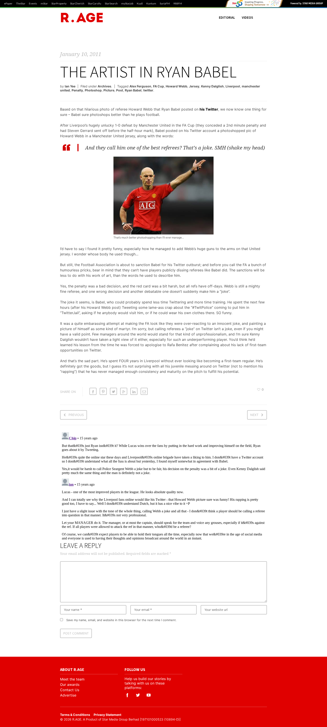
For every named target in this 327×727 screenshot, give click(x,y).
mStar (44, 3)
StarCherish (77, 3)
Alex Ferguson (140, 86)
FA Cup (158, 86)
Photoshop (93, 90)
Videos (247, 17)
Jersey (194, 86)
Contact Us (69, 690)
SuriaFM (165, 3)
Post (119, 90)
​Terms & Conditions (75, 715)
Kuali (140, 3)
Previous (76, 415)
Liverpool (233, 86)
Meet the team (72, 679)
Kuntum (151, 3)
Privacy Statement (107, 715)
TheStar (20, 3)
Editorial (227, 17)
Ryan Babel (133, 90)
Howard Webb (176, 86)
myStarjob (127, 3)
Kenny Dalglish (212, 86)
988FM (177, 3)
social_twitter (138, 695)
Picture (108, 90)
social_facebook (127, 695)
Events (33, 3)
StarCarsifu (94, 3)
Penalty (77, 90)
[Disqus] (163, 486)
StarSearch (111, 3)
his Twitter (209, 109)
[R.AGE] (82, 17)
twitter (148, 90)
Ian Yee (70, 86)
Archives (104, 86)
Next (254, 415)
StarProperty (59, 3)
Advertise (68, 695)
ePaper (8, 3)
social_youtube (148, 695)
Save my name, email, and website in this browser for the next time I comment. (121, 620)
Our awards (69, 684)
